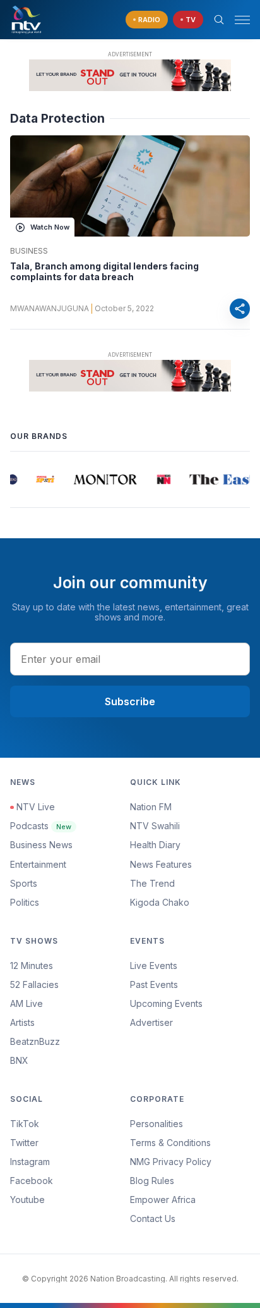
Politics (24, 902)
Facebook (31, 1180)
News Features (161, 864)
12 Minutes (31, 965)
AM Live (26, 1003)
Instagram (30, 1161)
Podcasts (40, 825)
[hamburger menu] (242, 20)
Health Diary (155, 844)
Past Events (154, 984)
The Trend (152, 883)
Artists (22, 1022)
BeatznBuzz (35, 1041)
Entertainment (38, 864)
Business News (41, 844)
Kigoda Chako (159, 902)
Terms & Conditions (170, 1142)
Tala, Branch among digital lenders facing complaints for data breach (104, 272)
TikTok (24, 1123)
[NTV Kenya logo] (26, 19)
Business (29, 251)
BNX (19, 1060)
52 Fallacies (34, 984)
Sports (23, 883)
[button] (237, 20)
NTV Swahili (155, 825)
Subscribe (130, 701)
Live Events (153, 965)
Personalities (156, 1123)
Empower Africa (163, 1199)
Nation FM (151, 806)
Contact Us (152, 1218)
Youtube (27, 1199)
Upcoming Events (166, 1003)
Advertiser (151, 1022)
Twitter (24, 1142)
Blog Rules (152, 1180)
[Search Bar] (219, 19)
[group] (9, 479)
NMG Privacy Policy (170, 1161)
